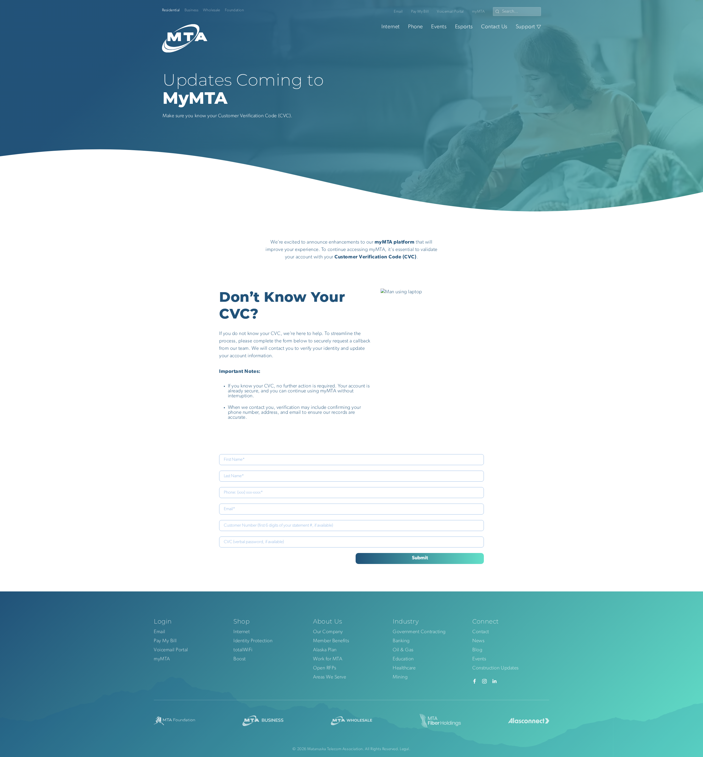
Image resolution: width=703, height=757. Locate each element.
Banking (401, 641)
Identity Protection (252, 641)
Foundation (234, 10)
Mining (400, 677)
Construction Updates (495, 668)
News (478, 641)
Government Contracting (419, 632)
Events (439, 27)
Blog (477, 650)
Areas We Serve (329, 677)
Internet (390, 27)
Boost (239, 659)
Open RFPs (324, 668)
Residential (171, 10)
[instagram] (484, 681)
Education (403, 659)
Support (525, 27)
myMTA (478, 12)
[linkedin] (494, 681)
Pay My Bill (420, 12)
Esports (464, 27)
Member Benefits (331, 641)
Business (191, 10)
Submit (420, 558)
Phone (415, 27)
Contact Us (494, 27)
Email (398, 12)
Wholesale (211, 10)
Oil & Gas (403, 650)
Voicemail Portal (450, 12)
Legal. (405, 749)
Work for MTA (327, 659)
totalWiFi (243, 650)
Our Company (328, 632)
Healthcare (404, 668)
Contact (480, 632)
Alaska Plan (325, 650)
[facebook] (474, 681)
